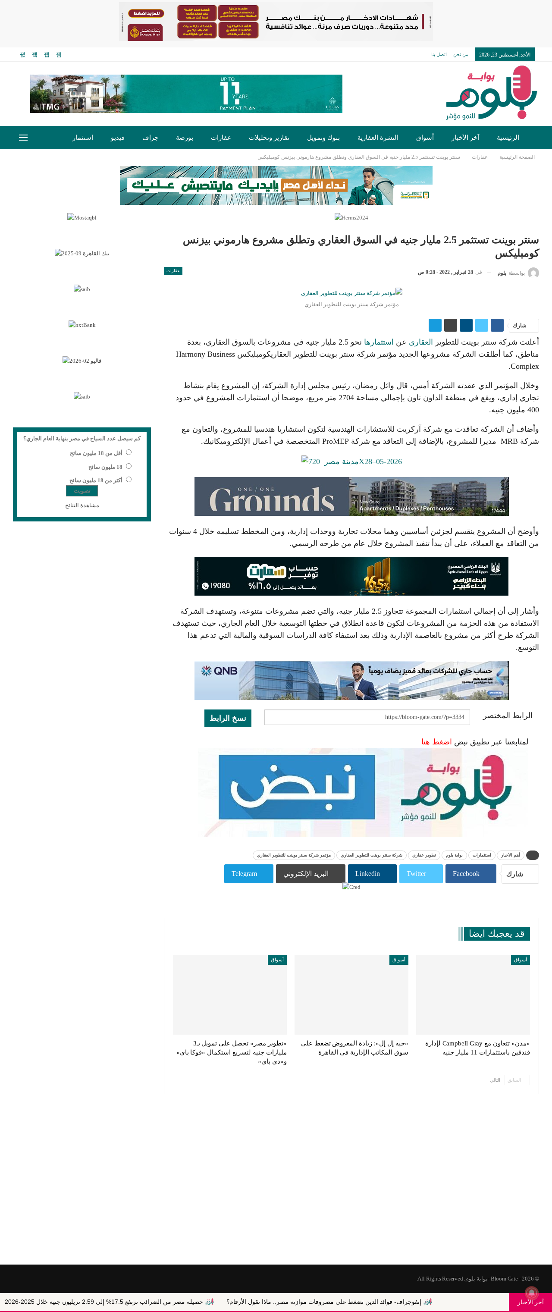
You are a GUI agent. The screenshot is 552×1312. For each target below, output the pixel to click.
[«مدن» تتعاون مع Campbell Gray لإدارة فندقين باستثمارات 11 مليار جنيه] (473, 995)
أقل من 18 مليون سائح (96, 453)
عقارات (221, 137)
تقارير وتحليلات (269, 137)
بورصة (184, 137)
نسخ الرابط (228, 718)
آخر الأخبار (465, 137)
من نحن (460, 54)
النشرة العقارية (378, 137)
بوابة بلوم (454, 855)
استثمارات (482, 855)
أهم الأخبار (510, 855)
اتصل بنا (439, 54)
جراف (150, 137)
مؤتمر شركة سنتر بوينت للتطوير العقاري (294, 855)
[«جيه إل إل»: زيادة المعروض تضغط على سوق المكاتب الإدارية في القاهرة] (351, 995)
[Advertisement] (276, 1195)
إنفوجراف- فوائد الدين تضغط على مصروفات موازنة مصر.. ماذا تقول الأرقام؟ (367, 1301)
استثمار (82, 137)
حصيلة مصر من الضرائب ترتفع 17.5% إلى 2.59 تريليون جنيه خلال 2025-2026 (148, 1301)
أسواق (425, 137)
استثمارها (378, 342)
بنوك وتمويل (323, 137)
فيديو (118, 137)
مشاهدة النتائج (82, 505)
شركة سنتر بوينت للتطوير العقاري (371, 855)
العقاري (421, 342)
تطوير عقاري (424, 855)
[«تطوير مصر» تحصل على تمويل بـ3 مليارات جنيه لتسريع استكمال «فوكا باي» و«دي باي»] (230, 995)
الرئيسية (508, 137)
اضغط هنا (436, 742)
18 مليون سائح (105, 467)
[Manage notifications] (532, 1293)
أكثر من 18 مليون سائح (95, 480)
